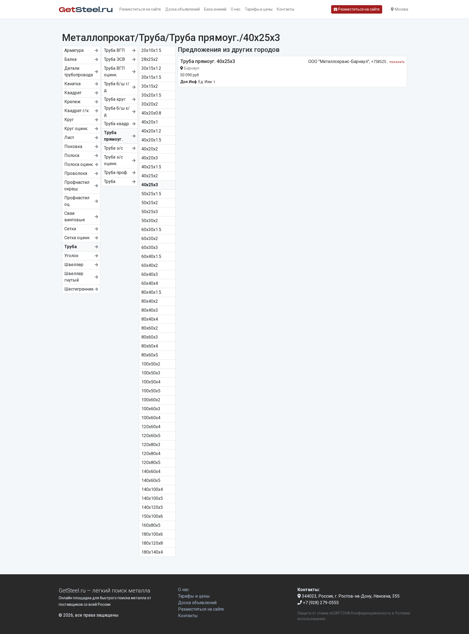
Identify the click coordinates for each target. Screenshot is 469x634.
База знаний (215, 9)
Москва (401, 9)
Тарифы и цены (258, 9)
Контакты (285, 9)
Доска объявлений (182, 9)
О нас (235, 9)
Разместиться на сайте (140, 9)
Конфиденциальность (371, 613)
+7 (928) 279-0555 (320, 602)
